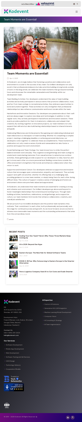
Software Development (14, 345)
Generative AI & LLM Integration (55, 308)
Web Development (12, 353)
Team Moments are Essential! (27, 73)
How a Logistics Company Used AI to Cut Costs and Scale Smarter (46, 272)
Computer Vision (50, 316)
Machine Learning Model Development (57, 312)
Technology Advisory (13, 365)
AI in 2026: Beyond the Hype (30, 244)
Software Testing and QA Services (18, 357)
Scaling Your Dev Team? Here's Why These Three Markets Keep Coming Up (45, 237)
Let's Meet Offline (27, 4)
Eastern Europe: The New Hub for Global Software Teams (42, 253)
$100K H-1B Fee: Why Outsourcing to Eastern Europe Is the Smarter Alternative (46, 262)
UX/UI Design (10, 361)
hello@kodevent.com (11, 335)
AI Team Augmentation (52, 324)
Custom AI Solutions (51, 304)
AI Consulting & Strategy (53, 320)
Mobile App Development (15, 349)
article (11, 219)
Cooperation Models (13, 369)
